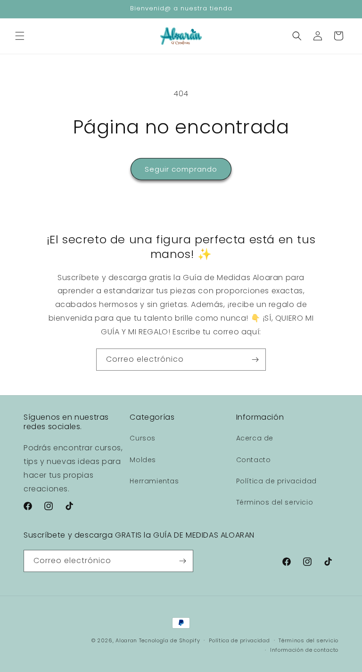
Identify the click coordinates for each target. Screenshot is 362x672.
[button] (19, 35)
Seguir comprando (181, 169)
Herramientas (154, 481)
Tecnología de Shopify (169, 640)
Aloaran (126, 640)
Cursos (143, 438)
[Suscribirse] (255, 359)
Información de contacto (304, 650)
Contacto (253, 460)
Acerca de (254, 438)
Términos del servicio (274, 502)
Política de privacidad (276, 481)
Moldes (143, 460)
